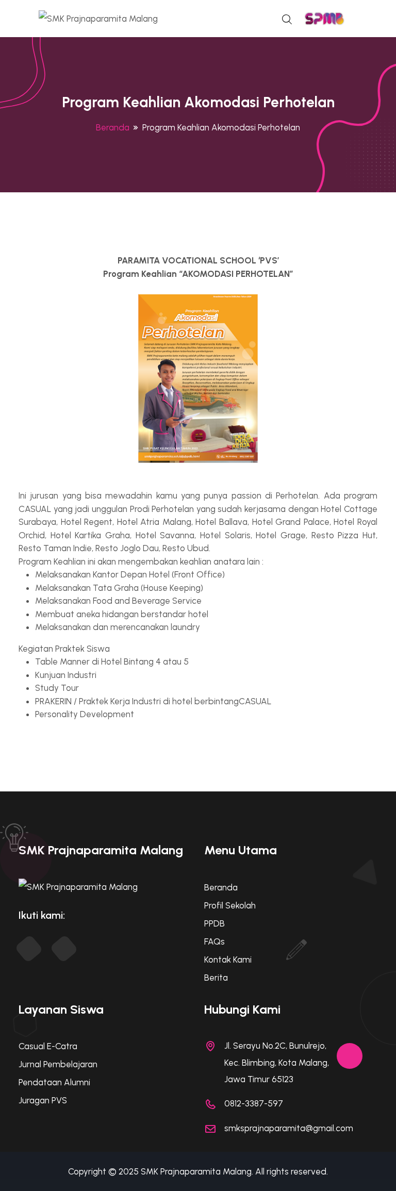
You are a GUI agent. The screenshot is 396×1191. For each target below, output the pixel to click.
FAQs (214, 941)
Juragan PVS (43, 1100)
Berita (216, 977)
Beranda (112, 127)
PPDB (214, 923)
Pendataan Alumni (54, 1082)
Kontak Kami (228, 959)
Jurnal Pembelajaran (58, 1064)
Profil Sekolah (230, 905)
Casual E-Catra (48, 1046)
